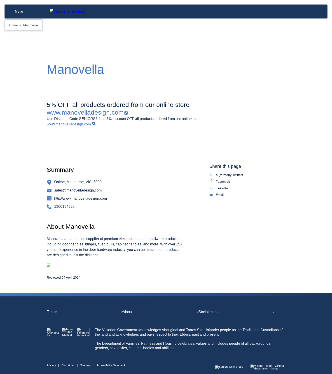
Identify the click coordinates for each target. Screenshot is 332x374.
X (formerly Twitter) (234, 175)
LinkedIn (226, 188)
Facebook (227, 182)
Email (224, 195)
